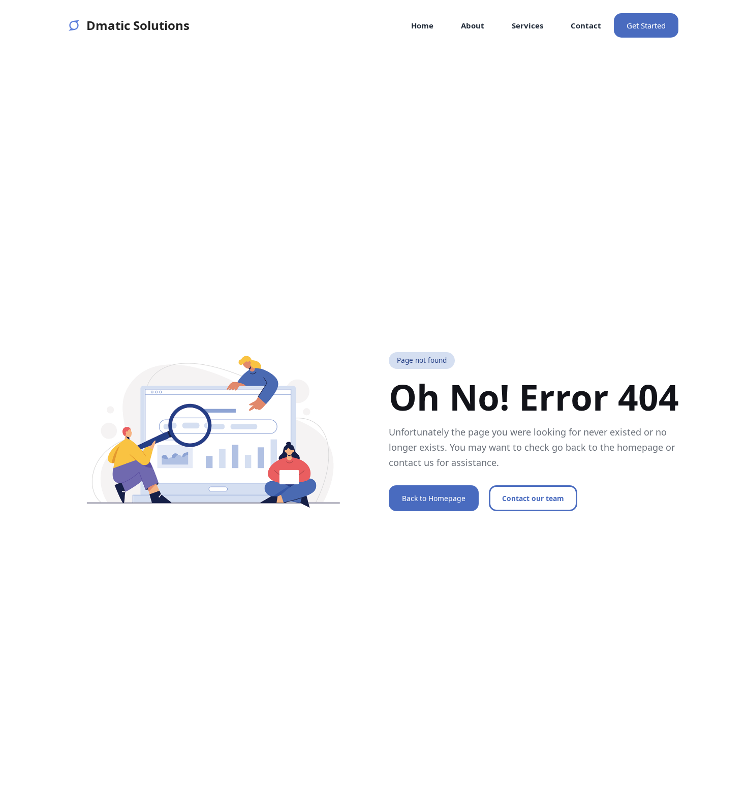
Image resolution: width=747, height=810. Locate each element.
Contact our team (533, 498)
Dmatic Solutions (138, 25)
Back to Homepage (433, 498)
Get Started (646, 25)
